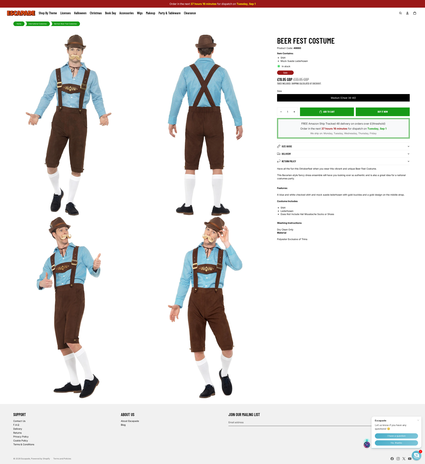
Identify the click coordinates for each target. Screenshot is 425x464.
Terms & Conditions (23, 444)
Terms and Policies (62, 458)
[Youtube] (410, 459)
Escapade (25, 458)
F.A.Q (16, 424)
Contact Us (19, 421)
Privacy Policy (21, 436)
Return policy (289, 161)
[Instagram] (398, 459)
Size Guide (287, 146)
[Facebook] (392, 459)
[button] (416, 455)
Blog (123, 424)
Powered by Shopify (40, 458)
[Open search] (400, 13)
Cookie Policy (20, 440)
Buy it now (383, 111)
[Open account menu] (407, 13)
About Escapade (130, 421)
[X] (404, 459)
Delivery (286, 153)
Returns (17, 432)
